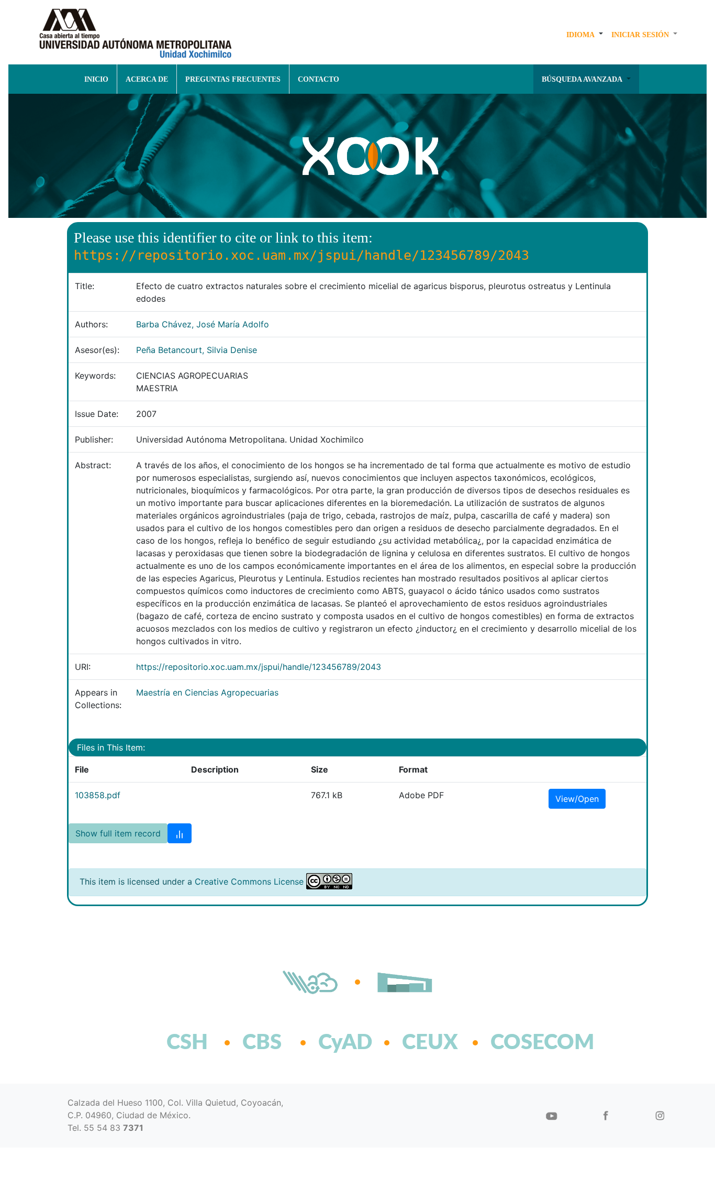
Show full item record (118, 833)
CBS (262, 1042)
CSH (187, 1042)
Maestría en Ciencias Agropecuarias (207, 692)
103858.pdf (97, 795)
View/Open (577, 799)
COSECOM (519, 1042)
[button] (584, 34)
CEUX (430, 1042)
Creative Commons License (249, 881)
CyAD (345, 1042)
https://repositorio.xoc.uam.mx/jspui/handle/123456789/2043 (258, 667)
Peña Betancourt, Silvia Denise (196, 350)
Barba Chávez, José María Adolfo (202, 324)
